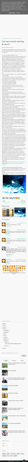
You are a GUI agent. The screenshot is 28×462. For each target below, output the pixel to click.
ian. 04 (6, 342)
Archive (22, 360)
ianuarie (5, 340)
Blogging (4, 453)
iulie (4, 333)
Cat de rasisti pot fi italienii (13, 385)
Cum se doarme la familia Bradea (14, 423)
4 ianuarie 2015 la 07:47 (21, 223)
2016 (4, 327)
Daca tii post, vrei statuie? (13, 393)
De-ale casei (13, 453)
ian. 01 (6, 345)
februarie (5, 338)
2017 (4, 325)
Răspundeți (8, 226)
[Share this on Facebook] (3, 198)
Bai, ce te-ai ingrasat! (12, 370)
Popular (6, 360)
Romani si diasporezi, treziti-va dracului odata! (17, 415)
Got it (18, 13)
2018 (4, 323)
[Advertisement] (14, 25)
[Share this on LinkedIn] (15, 198)
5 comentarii (11, 47)
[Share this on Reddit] (17, 198)
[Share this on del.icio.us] (13, 198)
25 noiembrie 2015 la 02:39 (21, 259)
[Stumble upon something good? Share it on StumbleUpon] (9, 198)
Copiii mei (8, 453)
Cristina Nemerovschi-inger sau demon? (15, 400)
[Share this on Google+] (7, 198)
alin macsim (8, 259)
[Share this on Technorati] (19, 198)
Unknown (8, 223)
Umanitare (15, 455)
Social (8, 455)
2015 (4, 328)
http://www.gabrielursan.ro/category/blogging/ (16, 161)
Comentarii (6, 445)
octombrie (6, 330)
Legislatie (4, 455)
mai (4, 335)
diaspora (18, 453)
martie (5, 337)
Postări (5, 443)
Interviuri (22, 453)
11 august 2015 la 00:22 (21, 247)
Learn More (12, 13)
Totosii (11, 455)
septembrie (6, 332)
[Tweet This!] (5, 198)
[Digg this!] (11, 198)
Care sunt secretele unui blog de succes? (13, 42)
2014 (4, 348)
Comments (14, 360)
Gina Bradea (7, 47)
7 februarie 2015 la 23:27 (21, 229)
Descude (8, 247)
